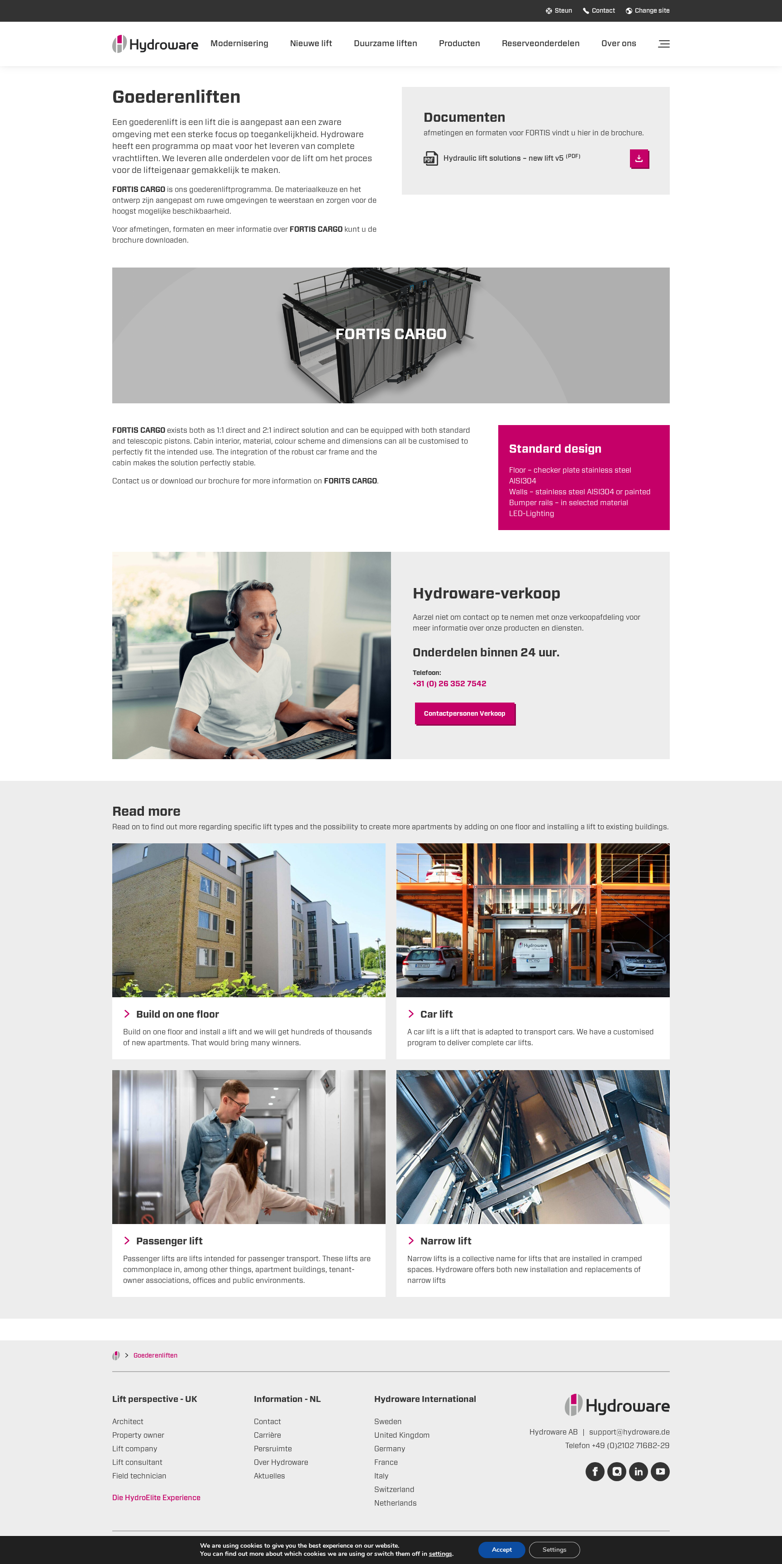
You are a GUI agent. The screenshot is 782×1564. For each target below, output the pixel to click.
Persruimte (273, 1449)
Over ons (618, 43)
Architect (127, 1421)
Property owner (138, 1435)
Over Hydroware (281, 1462)
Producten (459, 43)
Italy (381, 1476)
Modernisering (239, 43)
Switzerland (394, 1489)
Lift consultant (137, 1462)
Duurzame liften (385, 43)
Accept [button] (502, 1549)
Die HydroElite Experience (156, 1498)
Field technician (139, 1476)
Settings (555, 1549)
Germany (389, 1449)
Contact (603, 11)
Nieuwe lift (311, 43)
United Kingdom (402, 1435)
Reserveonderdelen (541, 43)
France (386, 1462)
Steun (563, 11)
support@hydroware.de (629, 1432)
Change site (652, 11)
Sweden (388, 1421)
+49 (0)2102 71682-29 (631, 1445)
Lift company (134, 1449)
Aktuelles (269, 1476)
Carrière (267, 1435)
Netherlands (395, 1503)
